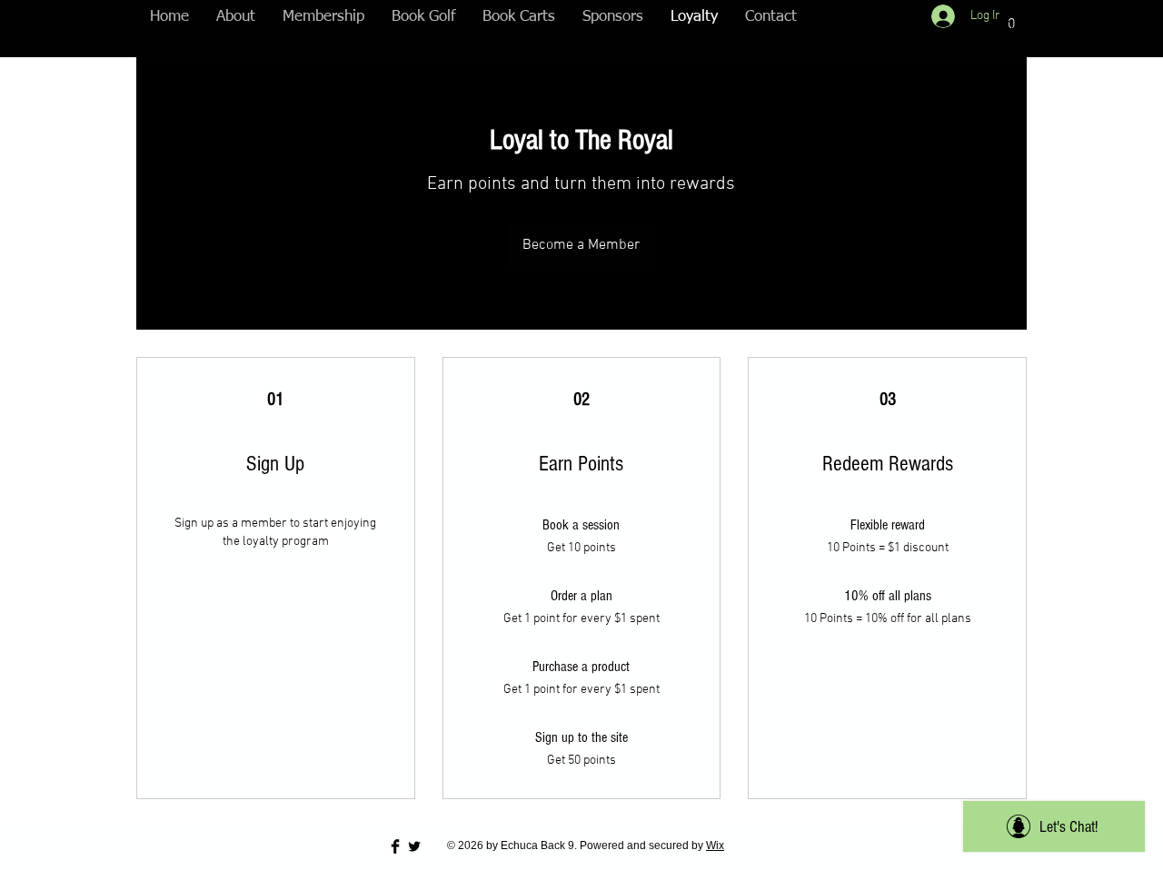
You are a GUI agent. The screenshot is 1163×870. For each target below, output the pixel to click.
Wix (715, 845)
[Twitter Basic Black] (414, 846)
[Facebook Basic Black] (395, 846)
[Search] (1008, 28)
